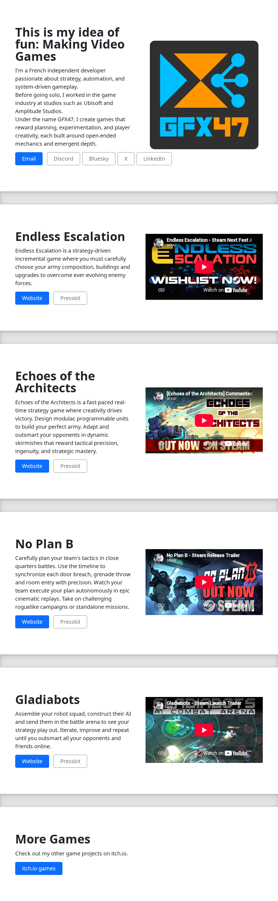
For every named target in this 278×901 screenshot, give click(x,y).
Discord (63, 158)
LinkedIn (154, 158)
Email (29, 158)
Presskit (70, 298)
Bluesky (99, 158)
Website (32, 298)
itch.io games (39, 868)
